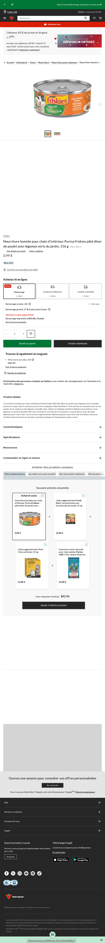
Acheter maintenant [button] (77, 343)
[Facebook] (6, 873)
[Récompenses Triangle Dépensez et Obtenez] (77, 40)
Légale (7, 831)
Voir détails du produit (16, 251)
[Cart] (100, 18)
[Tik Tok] (39, 873)
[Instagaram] (20, 873)
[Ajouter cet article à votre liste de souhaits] (31, 334)
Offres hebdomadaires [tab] (14, 474)
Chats (33, 62)
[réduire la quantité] (23, 333)
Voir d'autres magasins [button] (15, 322)
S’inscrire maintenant (85, 792)
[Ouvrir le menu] (4, 18)
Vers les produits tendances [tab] (72, 474)
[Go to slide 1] (48, 134)
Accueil (10, 62)
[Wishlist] (94, 18)
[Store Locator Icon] (5, 12)
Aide (6, 802)
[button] (85, 18)
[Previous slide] (4, 4)
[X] (13, 873)
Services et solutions (13, 812)
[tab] (19, 291)
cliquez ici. (19, 383)
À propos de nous (12, 821)
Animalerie (21, 62)
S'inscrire (10, 857)
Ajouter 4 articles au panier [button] (54, 605)
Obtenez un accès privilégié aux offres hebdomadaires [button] (51, 940)
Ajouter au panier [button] (27, 343)
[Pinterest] (33, 873)
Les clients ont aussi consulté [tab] (42, 474)
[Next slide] (100, 4)
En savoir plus (58, 852)
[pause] (12, 4)
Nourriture (43, 62)
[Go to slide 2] (57, 134)
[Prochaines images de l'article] (100, 104)
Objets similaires (36, 251)
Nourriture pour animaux (64, 62)
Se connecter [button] (52, 785)
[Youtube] (26, 873)
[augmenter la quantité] (5, 333)
